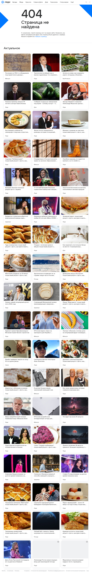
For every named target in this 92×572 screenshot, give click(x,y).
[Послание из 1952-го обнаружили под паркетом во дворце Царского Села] (17, 67)
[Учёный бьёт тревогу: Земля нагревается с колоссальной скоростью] (46, 525)
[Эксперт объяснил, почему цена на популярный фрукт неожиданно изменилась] (74, 324)
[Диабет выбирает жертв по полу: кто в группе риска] (17, 353)
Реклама (17, 570)
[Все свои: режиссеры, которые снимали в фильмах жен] (74, 382)
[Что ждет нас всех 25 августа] (74, 410)
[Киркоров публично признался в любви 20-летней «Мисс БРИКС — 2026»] (46, 210)
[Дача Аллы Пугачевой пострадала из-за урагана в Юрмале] (17, 553)
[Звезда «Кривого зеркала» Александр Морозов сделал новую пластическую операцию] (74, 95)
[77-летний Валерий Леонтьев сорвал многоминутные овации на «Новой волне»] (46, 181)
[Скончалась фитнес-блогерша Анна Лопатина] (46, 353)
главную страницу (41, 36)
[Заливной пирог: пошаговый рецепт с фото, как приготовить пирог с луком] (74, 210)
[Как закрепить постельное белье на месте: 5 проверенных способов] (74, 238)
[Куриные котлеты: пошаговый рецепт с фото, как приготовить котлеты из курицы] (74, 525)
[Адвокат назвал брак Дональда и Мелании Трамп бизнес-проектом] (17, 324)
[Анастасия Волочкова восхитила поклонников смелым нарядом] (74, 181)
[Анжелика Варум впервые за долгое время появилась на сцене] (17, 468)
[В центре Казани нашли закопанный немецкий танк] (46, 382)
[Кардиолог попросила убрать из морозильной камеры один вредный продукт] (17, 210)
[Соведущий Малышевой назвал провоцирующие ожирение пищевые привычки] (46, 296)
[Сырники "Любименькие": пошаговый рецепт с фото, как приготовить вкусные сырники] (17, 153)
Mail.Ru (4, 570)
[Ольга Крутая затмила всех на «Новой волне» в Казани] (17, 439)
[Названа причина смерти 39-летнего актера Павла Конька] (17, 95)
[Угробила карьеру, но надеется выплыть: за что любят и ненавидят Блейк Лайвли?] (74, 153)
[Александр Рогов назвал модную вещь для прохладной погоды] (46, 553)
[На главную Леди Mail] (7, 2)
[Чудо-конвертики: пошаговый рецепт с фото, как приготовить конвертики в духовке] (17, 238)
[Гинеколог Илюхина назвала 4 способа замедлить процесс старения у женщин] (46, 468)
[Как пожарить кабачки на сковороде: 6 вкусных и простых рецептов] (17, 124)
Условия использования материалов (75, 570)
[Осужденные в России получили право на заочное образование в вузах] (46, 153)
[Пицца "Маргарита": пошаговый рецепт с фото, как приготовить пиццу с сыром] (74, 296)
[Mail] (2, 2)
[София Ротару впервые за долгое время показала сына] (74, 468)
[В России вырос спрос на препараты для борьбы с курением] (46, 324)
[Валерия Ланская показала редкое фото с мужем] (17, 181)
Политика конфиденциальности (56, 570)
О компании (10, 570)
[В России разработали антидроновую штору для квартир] (46, 410)
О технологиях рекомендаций (39, 570)
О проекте (26, 570)
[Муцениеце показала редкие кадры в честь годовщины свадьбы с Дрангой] (74, 553)
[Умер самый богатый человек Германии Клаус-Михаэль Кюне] (17, 410)
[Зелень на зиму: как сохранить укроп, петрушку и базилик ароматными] (74, 67)
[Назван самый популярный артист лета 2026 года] (17, 296)
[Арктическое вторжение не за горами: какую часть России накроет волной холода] (46, 267)
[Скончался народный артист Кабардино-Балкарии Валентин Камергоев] (46, 496)
